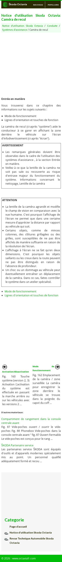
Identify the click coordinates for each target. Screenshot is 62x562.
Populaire (53, 5)
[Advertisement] (31, 63)
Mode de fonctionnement (20, 291)
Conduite (52, 25)
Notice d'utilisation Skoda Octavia (22, 25)
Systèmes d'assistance (14, 29)
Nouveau (38, 5)
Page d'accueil (18, 526)
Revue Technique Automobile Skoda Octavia (32, 540)
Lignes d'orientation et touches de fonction (31, 295)
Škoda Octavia (18, 4)
